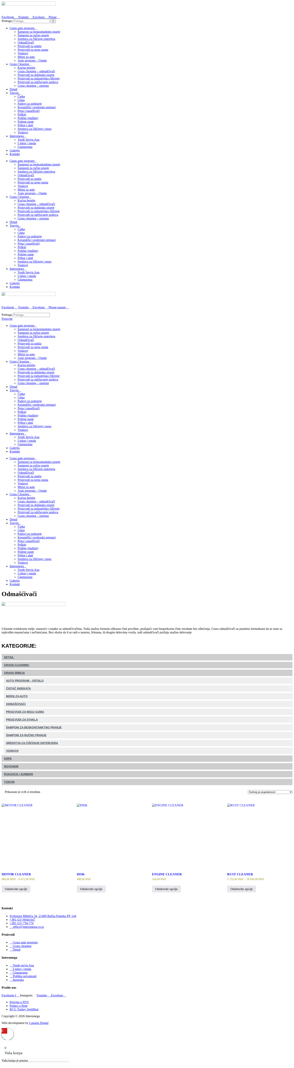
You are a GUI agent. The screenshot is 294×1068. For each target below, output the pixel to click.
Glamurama (25, 147)
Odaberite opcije (16, 889)
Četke (21, 96)
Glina (21, 100)
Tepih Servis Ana (28, 139)
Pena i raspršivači (29, 111)
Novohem (11, 766)
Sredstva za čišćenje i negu (34, 129)
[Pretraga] (53, 21)
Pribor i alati (25, 125)
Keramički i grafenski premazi (37, 107)
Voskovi (23, 53)
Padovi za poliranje (30, 103)
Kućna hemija (26, 67)
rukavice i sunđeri (18, 774)
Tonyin (14, 93)
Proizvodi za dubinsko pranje (36, 75)
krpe (8, 758)
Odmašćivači (26, 42)
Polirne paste (26, 121)
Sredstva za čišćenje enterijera (36, 39)
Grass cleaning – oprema (33, 85)
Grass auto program (22, 28)
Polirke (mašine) (28, 118)
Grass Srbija (14, 672)
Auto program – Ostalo (32, 60)
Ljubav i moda (27, 143)
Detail (13, 89)
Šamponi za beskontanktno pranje (39, 31)
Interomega (17, 136)
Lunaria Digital (38, 1023)
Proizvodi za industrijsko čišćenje (39, 78)
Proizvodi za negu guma (33, 49)
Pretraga (7, 21)
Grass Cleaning (19, 64)
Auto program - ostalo (25, 680)
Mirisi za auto (26, 57)
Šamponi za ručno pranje (33, 35)
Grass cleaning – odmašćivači (36, 71)
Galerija (15, 150)
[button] (147, 311)
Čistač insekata (18, 688)
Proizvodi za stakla (29, 46)
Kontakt (15, 154)
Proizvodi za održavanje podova (38, 82)
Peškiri (22, 114)
